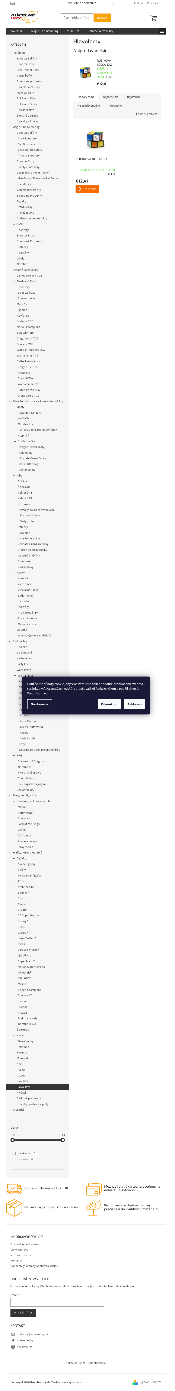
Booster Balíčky (27, 59)
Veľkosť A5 (25, 498)
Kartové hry (24, 658)
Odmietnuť (109, 704)
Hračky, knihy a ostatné (27, 853)
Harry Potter (26, 813)
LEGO (20, 881)
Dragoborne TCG (27, 338)
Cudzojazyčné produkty (32, 218)
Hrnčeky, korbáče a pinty (33, 1104)
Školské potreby (27, 116)
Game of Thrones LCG (31, 350)
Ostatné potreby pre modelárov (39, 750)
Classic (22, 904)
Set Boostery (26, 144)
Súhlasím (134, 704)
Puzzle (21, 1070)
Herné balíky (25, 76)
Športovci (23, 1030)
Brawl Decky (24, 207)
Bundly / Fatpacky (28, 167)
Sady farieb (27, 738)
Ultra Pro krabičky (29, 538)
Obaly (20, 258)
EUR (137, 3)
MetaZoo (22, 304)
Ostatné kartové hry (25, 270)
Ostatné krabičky (29, 556)
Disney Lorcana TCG (29, 276)
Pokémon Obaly (27, 104)
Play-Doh (22, 1081)
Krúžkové (24, 504)
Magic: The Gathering (26, 127)
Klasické (23, 578)
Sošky (22, 870)
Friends (23, 1007)
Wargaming (24, 670)
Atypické (23, 435)
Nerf (19, 1064)
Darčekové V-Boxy (28, 87)
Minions (23, 984)
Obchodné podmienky (81, 3)
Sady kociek (26, 596)
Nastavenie (39, 704)
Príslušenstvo (25, 110)
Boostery (23, 230)
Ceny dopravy (19, 1250)
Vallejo (24, 733)
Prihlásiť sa (23, 1313)
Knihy (20, 1035)
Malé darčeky (25, 93)
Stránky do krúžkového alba (37, 510)
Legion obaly (27, 470)
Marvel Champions (28, 327)
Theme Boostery (29, 156)
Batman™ (23, 893)
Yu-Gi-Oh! (18, 224)
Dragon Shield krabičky (32, 550)
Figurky (21, 201)
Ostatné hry (25, 424)
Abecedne (115, 106)
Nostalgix (24, 373)
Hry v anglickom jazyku (31, 784)
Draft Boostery (27, 138)
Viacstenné (25, 584)
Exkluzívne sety (28, 1018)
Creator (23, 910)
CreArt (21, 1076)
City (20, 898)
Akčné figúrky (26, 864)
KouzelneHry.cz (76, 1363)
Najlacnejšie (110, 97)
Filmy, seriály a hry (24, 795)
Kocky (21, 573)
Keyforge (23, 316)
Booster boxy (26, 293)
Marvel (22, 807)
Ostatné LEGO (27, 1024)
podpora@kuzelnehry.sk (32, 1334)
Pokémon (19, 53)
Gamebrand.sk (97, 1363)
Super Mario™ (26, 961)
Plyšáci (21, 1093)
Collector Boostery (30, 150)
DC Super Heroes (29, 915)
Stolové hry (20, 641)
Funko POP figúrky (29, 876)
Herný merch (25, 847)
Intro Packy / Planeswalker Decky (38, 178)
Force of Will (25, 344)
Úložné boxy (26, 567)
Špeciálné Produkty (29, 241)
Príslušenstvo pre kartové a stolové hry (38, 401)
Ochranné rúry (27, 624)
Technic (23, 1001)
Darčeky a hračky (28, 121)
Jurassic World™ (28, 950)
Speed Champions (29, 990)
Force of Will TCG (29, 390)
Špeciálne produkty (29, 81)
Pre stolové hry (28, 618)
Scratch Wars (25, 333)
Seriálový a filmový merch (33, 801)
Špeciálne (24, 487)
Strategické (24, 653)
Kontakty (16, 1261)
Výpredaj (18, 1110)
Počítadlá (23, 601)
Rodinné (22, 647)
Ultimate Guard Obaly (32, 458)
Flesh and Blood (27, 281)
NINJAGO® (24, 978)
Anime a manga (27, 841)
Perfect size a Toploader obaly (38, 430)
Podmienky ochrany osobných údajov (34, 1266)
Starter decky (27, 298)
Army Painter (28, 721)
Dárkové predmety (29, 1098)
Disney (22, 830)
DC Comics (24, 835)
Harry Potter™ (27, 938)
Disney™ (23, 921)
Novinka (25, 1159)
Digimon (22, 310)
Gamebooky (26, 1041)
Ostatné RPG (26, 767)
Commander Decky (29, 190)
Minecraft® (24, 973)
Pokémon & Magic (29, 413)
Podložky (23, 253)
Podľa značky (26, 441)
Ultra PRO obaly (29, 464)
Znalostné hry (25, 790)
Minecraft (23, 1058)
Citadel (24, 715)
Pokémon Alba (26, 98)
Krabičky (22, 247)
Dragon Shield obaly (31, 447)
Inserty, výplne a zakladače (34, 635)
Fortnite (22, 1052)
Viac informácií (37, 693)
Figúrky (21, 858)
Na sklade (27, 1153)
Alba (19, 476)
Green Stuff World (31, 727)
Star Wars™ (25, 995)
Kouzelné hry (25, 1340)
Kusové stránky (30, 515)
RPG (19, 755)
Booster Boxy (25, 64)
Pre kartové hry (28, 613)
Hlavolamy (23, 1087)
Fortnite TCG (25, 321)
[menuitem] (16, 31)
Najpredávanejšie (89, 106)
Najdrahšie (134, 97)
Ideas (21, 944)
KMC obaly (25, 453)
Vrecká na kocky (28, 590)
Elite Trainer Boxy (28, 70)
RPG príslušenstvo (29, 773)
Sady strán (27, 521)
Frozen (22, 1013)
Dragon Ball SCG (28, 367)
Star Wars (24, 818)
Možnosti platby (20, 1255)
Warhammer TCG (27, 356)
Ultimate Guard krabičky (33, 544)
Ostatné (22, 264)
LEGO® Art (24, 955)
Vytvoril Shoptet (151, 1382)
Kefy (22, 744)
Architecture (26, 887)
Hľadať (102, 17)
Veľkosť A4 (25, 493)
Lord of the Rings (29, 824)
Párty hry (22, 664)
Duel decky (24, 184)
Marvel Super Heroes (31, 967)
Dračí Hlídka (25, 778)
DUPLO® (23, 933)
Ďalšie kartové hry (28, 361)
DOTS (21, 927)
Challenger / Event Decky (33, 173)
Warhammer (25, 676)
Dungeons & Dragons (31, 761)
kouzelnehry (25, 1347)
